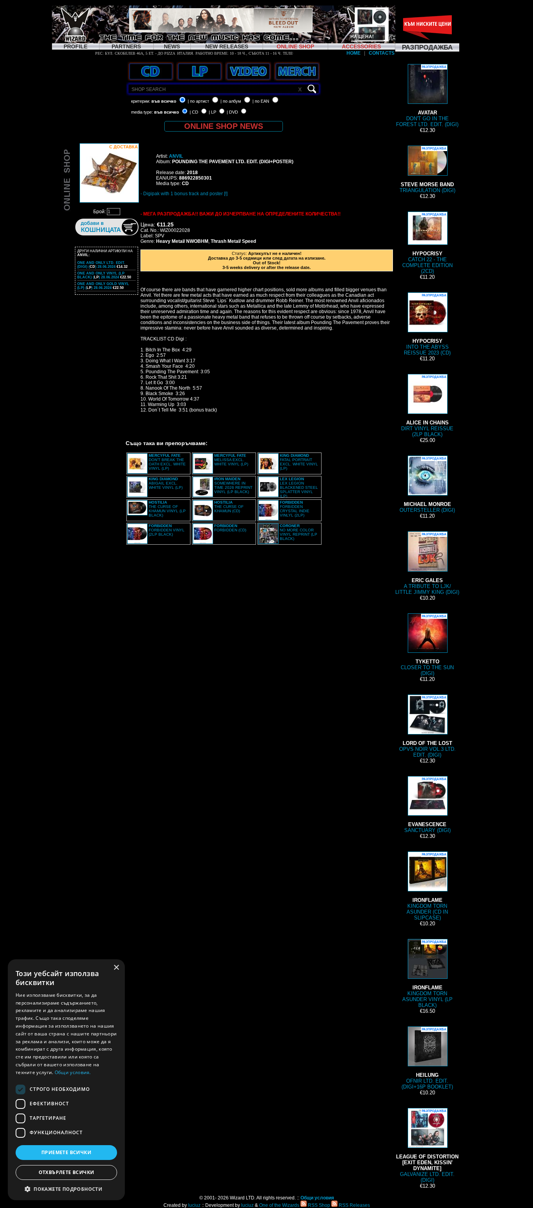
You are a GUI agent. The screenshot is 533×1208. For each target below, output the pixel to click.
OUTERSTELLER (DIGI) (427, 485)
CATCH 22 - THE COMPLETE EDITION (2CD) (427, 243)
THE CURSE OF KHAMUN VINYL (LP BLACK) (167, 508)
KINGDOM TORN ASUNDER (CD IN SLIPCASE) (427, 887)
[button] (66, 1188)
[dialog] (66, 1079)
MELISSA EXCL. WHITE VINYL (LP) (231, 459)
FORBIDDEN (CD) (230, 528)
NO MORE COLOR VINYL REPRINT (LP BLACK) (298, 532)
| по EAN (260, 101)
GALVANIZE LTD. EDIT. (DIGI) (427, 1146)
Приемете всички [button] (66, 1152)
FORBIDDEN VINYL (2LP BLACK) (167, 530)
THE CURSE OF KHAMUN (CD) (228, 506)
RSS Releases (354, 1205)
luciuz (194, 1205)
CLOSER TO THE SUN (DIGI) (427, 645)
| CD (194, 112)
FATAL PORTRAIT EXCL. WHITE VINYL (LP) (299, 461)
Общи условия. (73, 1072)
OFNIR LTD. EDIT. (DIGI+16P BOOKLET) (427, 1059)
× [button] (116, 968)
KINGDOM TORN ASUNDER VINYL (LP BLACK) (427, 974)
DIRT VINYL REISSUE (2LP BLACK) (427, 406)
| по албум (230, 101)
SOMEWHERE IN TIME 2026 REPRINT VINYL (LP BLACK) (233, 485)
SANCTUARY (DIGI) (427, 805)
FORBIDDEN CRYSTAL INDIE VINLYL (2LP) (294, 508)
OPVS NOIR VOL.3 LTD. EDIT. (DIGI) (427, 727)
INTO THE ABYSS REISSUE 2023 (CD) (427, 325)
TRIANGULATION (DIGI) (427, 170)
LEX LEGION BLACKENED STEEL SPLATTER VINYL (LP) (299, 487)
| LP (212, 112)
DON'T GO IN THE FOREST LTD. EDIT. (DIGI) (427, 96)
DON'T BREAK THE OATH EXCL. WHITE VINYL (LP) (167, 461)
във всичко (163, 101)
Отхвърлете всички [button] (66, 1172)
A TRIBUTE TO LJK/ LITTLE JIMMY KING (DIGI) (427, 564)
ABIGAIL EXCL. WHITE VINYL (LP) (166, 483)
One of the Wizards (279, 1205)
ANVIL (176, 156)
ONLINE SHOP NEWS (223, 126)
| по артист (198, 101)
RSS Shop (318, 1205)
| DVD (232, 112)
